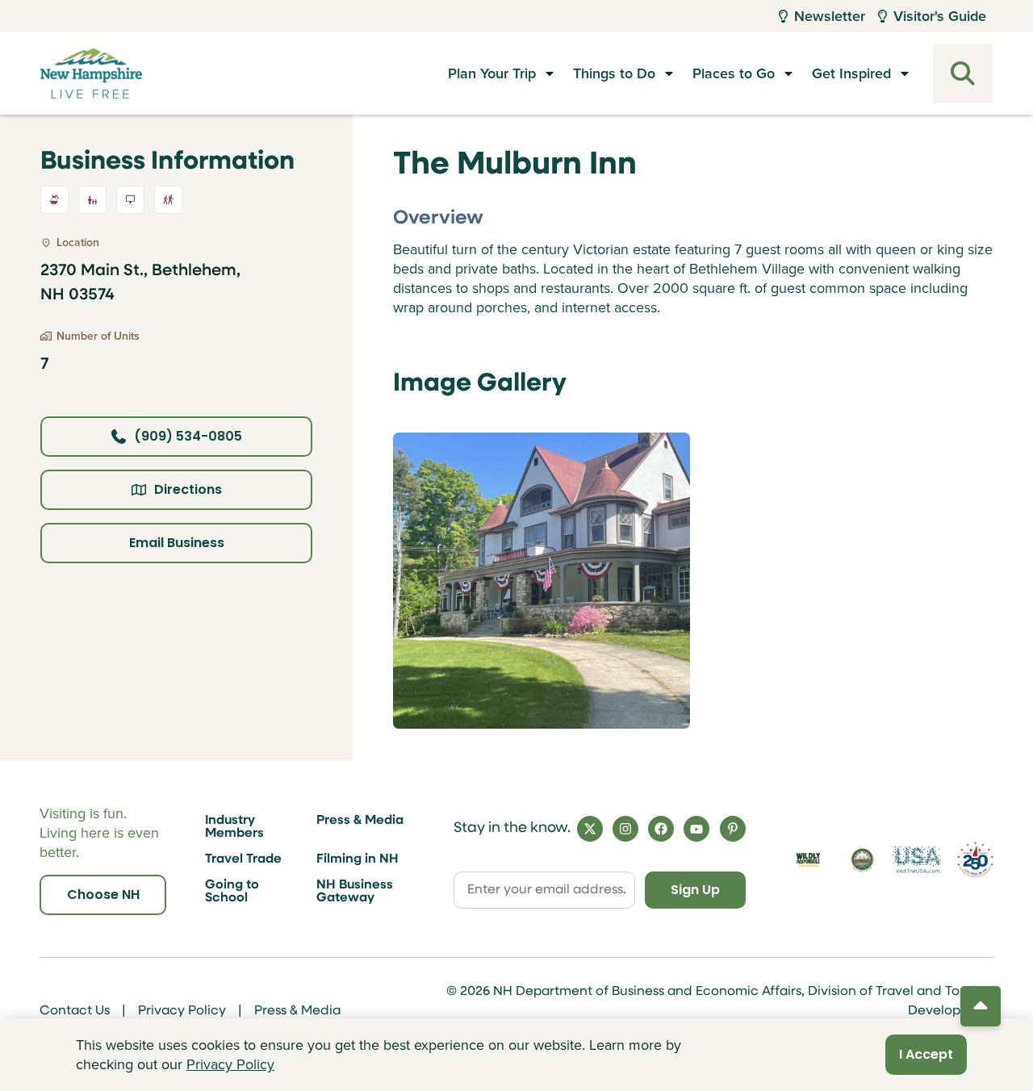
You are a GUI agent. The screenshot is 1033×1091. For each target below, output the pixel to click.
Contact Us (75, 1011)
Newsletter (829, 16)
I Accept (926, 1054)
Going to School (232, 892)
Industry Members (234, 827)
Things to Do (614, 73)
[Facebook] (661, 829)
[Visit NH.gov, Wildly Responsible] (808, 860)
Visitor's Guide (939, 16)
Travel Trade (243, 859)
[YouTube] (696, 829)
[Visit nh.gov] (862, 860)
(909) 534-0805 (188, 436)
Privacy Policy (182, 1011)
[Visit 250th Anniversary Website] (975, 859)
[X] (590, 829)
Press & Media (360, 820)
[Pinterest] (733, 829)
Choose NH (103, 894)
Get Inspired (851, 73)
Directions (188, 489)
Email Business (176, 542)
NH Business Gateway (354, 892)
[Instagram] (625, 829)
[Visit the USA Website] (916, 859)
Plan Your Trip (492, 73)
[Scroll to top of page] (980, 1006)
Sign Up (695, 889)
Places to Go (733, 73)
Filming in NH (357, 859)
